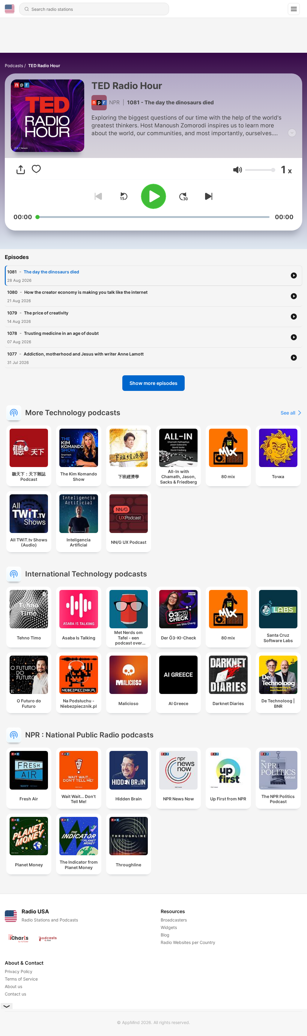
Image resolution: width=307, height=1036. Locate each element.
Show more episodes (153, 383)
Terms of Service (21, 978)
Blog (165, 934)
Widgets (169, 927)
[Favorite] (36, 169)
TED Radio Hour (44, 65)
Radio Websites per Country (188, 942)
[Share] (20, 169)
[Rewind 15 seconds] (123, 196)
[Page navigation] (294, 9)
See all (288, 413)
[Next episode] (207, 196)
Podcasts (14, 65)
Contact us (15, 993)
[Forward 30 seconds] (183, 196)
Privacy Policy (18, 971)
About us (13, 986)
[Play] (153, 196)
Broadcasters (174, 919)
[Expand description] (292, 133)
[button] (237, 169)
